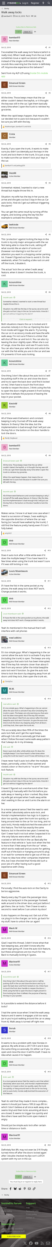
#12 (49, 608)
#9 (50, 455)
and (15, 166)
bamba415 (7, 16)
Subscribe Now (14, 1236)
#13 (49, 648)
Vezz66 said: (8, 297)
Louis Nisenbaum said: (12, 613)
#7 (50, 371)
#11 (49, 581)
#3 (50, 144)
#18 (49, 1038)
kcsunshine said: (9, 977)
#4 (50, 183)
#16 (49, 938)
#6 (50, 292)
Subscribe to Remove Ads (26, 27)
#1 (50, 47)
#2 (50, 93)
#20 (49, 1145)
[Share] (46, 47)
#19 (49, 1072)
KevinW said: (8, 491)
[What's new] (43, 3)
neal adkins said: (9, 704)
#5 (50, 234)
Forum (4, 1207)
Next (26, 32)
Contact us (30, 1217)
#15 (49, 883)
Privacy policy (31, 1214)
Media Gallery (6, 1211)
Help (28, 1207)
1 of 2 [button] (18, 32)
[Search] (48, 3)
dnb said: (6, 747)
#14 (49, 699)
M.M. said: (7, 1077)
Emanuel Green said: (11, 461)
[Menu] (4, 3)
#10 (49, 550)
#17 (49, 971)
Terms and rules (32, 1211)
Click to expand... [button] (26, 319)
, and (18, 127)
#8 (50, 413)
